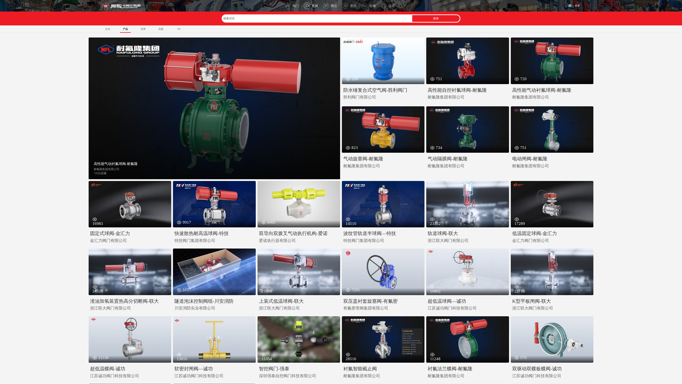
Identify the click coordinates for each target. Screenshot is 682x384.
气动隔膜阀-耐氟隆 (108, 164)
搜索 (436, 18)
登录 (577, 5)
